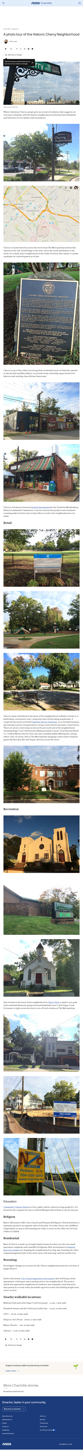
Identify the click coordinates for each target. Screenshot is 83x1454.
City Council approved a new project (38, 1279)
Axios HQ (42, 1419)
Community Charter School (16, 1207)
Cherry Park (53, 1002)
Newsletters (5, 1430)
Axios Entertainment (8, 1433)
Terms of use (43, 1426)
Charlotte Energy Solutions (44, 722)
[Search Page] (79, 3)
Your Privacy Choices (46, 1430)
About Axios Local (7, 1416)
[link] (5, 49)
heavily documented (40, 507)
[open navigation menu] (3, 3)
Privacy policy (44, 1423)
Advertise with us (7, 1419)
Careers (4, 1423)
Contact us (5, 1426)
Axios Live (43, 1416)
